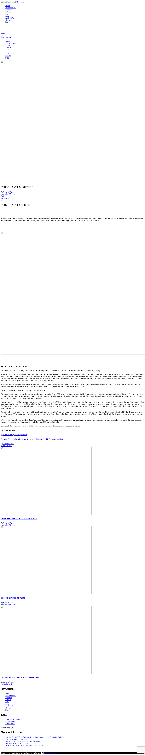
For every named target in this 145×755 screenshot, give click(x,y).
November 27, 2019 (8, 194)
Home (7, 694)
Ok (47, 753)
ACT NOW (9, 706)
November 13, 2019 (8, 605)
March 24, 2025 (6, 446)
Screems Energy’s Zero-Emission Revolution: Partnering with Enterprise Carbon (32, 439)
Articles (3, 196)
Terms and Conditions (13, 720)
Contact (8, 708)
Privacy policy (53, 753)
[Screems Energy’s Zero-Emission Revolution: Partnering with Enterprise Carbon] (14, 435)
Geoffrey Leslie (8, 444)
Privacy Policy (10, 722)
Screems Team (8, 192)
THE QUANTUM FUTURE (16, 739)
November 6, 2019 (7, 684)
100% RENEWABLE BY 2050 (13, 598)
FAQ (7, 704)
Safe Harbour (10, 724)
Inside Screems (10, 696)
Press (7, 702)
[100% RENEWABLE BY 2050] (46, 594)
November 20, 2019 (8, 525)
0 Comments (5, 198)
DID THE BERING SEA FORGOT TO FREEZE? (20, 677)
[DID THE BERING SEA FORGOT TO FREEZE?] (46, 673)
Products (8, 698)
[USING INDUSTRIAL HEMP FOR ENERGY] (46, 514)
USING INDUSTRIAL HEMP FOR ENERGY (19, 519)
